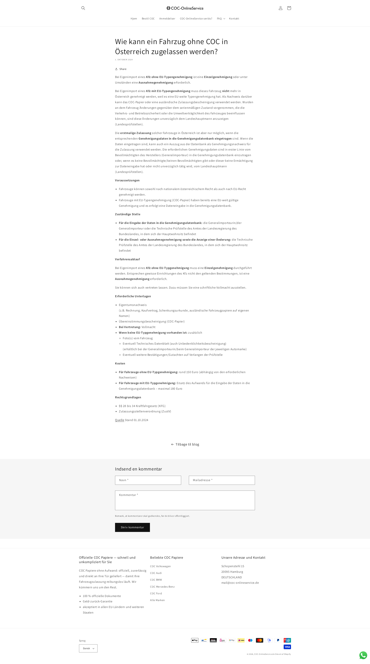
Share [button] (123, 69)
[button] (83, 8)
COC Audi (156, 573)
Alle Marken (157, 600)
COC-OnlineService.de (264, 654)
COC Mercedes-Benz (162, 586)
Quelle (119, 420)
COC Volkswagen (160, 566)
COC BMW (156, 579)
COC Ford (156, 593)
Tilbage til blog (187, 444)
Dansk (86, 648)
